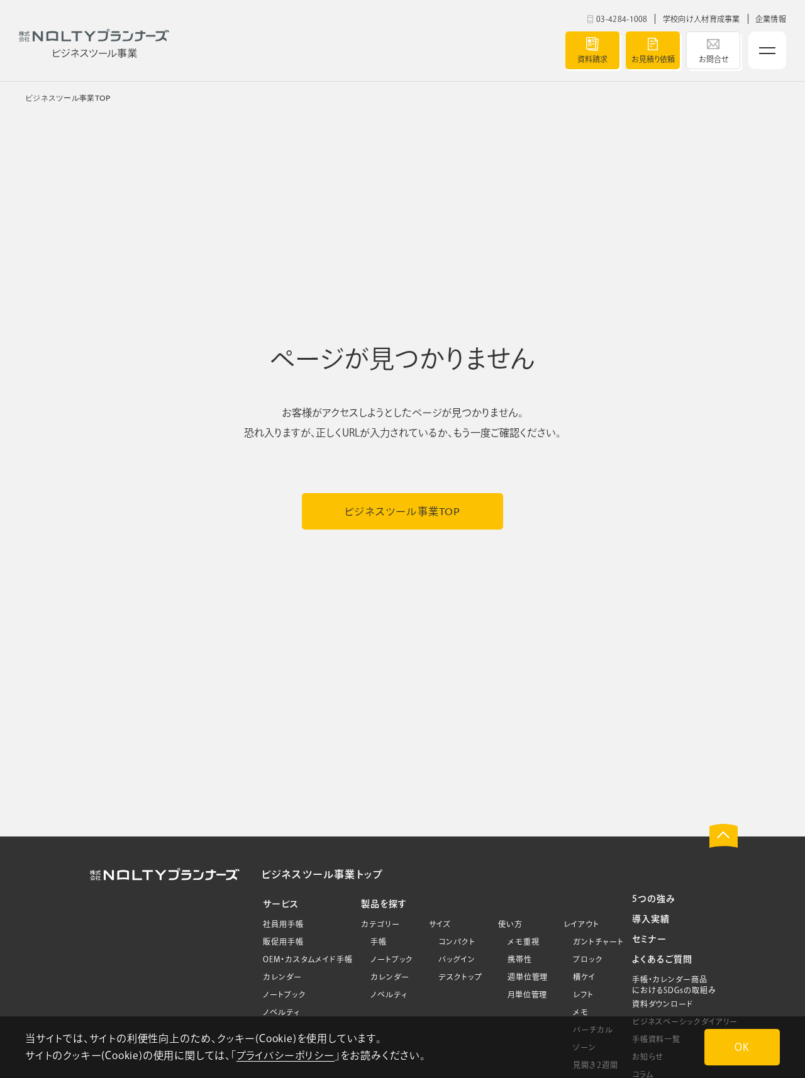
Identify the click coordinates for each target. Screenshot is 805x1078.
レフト (583, 994)
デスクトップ (460, 977)
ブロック (588, 959)
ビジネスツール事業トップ (321, 874)
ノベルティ (281, 1012)
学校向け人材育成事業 (701, 19)
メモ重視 (524, 941)
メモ (581, 1012)
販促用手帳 (283, 941)
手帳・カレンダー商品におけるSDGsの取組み (674, 984)
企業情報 (770, 19)
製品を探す (384, 903)
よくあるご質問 (662, 959)
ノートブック (284, 994)
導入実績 (651, 918)
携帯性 (520, 959)
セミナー (649, 939)
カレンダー (282, 977)
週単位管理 (528, 977)
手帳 (378, 941)
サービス (281, 903)
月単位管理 (528, 994)
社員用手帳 (283, 924)
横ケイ (584, 977)
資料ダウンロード (663, 1004)
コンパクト (456, 941)
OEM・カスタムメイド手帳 (308, 959)
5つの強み (653, 898)
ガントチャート (598, 941)
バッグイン (456, 959)
